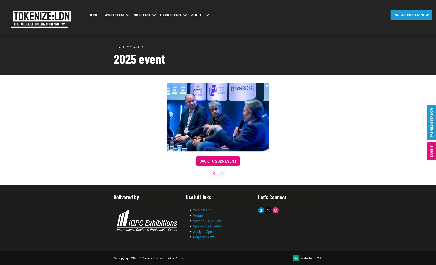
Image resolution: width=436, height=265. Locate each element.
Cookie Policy (174, 258)
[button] (411, 15)
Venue (198, 215)
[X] (268, 210)
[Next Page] (222, 173)
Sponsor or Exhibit (207, 226)
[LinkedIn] (261, 210)
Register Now (203, 237)
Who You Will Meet (207, 221)
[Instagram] (275, 210)
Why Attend (202, 210)
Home (93, 14)
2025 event (133, 47)
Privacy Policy (151, 258)
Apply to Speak (204, 231)
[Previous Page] (214, 173)
